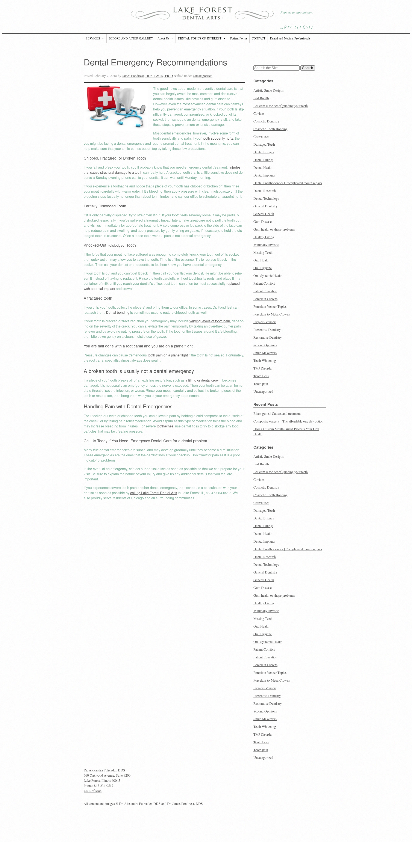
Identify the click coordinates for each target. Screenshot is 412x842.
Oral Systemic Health (267, 275)
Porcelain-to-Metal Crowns (271, 314)
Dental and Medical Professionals (290, 38)
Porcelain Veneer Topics (269, 306)
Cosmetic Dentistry (266, 121)
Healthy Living (263, 237)
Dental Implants (264, 175)
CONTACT (258, 38)
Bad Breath (261, 98)
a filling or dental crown (203, 380)
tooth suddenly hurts (218, 138)
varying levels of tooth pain (209, 320)
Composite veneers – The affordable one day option (288, 421)
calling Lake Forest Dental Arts (153, 492)
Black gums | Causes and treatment (277, 413)
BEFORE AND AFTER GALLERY (131, 38)
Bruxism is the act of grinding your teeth (280, 105)
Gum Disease (262, 221)
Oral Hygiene (262, 268)
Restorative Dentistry (267, 337)
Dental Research (264, 190)
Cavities (258, 113)
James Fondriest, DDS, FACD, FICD (147, 75)
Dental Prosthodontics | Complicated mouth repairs (287, 183)
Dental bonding (117, 312)
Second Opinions (265, 345)
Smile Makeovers (265, 352)
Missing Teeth (263, 252)
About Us (163, 38)
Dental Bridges (263, 152)
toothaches (165, 426)
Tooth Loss (261, 376)
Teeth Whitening (264, 360)
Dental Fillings (263, 159)
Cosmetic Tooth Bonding (270, 129)
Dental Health (262, 167)
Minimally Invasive (266, 244)
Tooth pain (260, 383)
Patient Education (265, 291)
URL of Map (92, 790)
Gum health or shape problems (274, 229)
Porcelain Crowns (265, 298)
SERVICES (93, 38)
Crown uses (261, 136)
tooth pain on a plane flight (168, 355)
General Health (263, 213)
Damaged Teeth (264, 144)
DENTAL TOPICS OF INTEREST (199, 38)
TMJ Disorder (263, 368)
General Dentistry (265, 206)
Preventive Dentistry (267, 329)
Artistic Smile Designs (268, 90)
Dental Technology (266, 198)
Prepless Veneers (264, 322)
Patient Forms (238, 38)
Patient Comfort (264, 283)
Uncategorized (202, 75)
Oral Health (261, 260)
